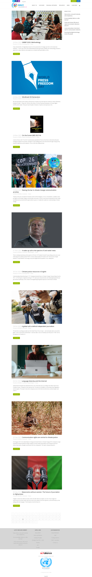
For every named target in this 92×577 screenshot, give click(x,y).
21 (32, 516)
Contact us (55, 542)
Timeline (38, 542)
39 (42, 519)
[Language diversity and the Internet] (37, 362)
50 (29, 522)
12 (52, 514)
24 (42, 516)
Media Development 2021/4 (28, 99)
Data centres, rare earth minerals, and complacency (20, 533)
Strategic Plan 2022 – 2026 (38, 540)
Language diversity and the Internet (34, 381)
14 (59, 514)
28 (56, 516)
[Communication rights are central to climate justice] (37, 418)
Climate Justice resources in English (34, 272)
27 (52, 516)
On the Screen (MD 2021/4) (31, 135)
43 (56, 519)
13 (56, 514)
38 (39, 519)
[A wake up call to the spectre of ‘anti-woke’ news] (37, 230)
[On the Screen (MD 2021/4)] (37, 124)
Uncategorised (25, 44)
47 (19, 522)
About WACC (38, 533)
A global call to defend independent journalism (38, 326)
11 (49, 514)
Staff (55, 535)
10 (46, 514)
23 (39, 516)
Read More (16, 53)
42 (52, 519)
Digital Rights (31, 252)
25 (46, 516)
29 (59, 516)
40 (46, 519)
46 (16, 522)
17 (19, 516)
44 (59, 519)
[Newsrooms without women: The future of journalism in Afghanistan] (37, 473)
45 (13, 522)
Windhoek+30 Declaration (31, 97)
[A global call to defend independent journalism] (37, 307)
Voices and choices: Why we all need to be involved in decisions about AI (71, 24)
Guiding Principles (38, 537)
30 (13, 519)
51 (32, 522)
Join (38, 545)
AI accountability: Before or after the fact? (20, 538)
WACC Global (49, 572)
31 (16, 519)
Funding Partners (55, 537)
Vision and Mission (38, 535)
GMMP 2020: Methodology (31, 42)
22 (36, 516)
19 (26, 516)
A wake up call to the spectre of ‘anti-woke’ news (39, 250)
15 (13, 516)
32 (19, 519)
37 (36, 519)
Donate (38, 547)
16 (16, 516)
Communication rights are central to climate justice (40, 437)
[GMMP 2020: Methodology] (37, 25)
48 (22, 522)
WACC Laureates (55, 540)
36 (32, 519)
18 (22, 516)
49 (26, 522)
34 (26, 519)
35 (29, 519)
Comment (24, 194)
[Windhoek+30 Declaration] (37, 78)
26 (49, 516)
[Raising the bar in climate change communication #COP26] (37, 171)
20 (29, 516)
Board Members (55, 533)
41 (49, 519)
